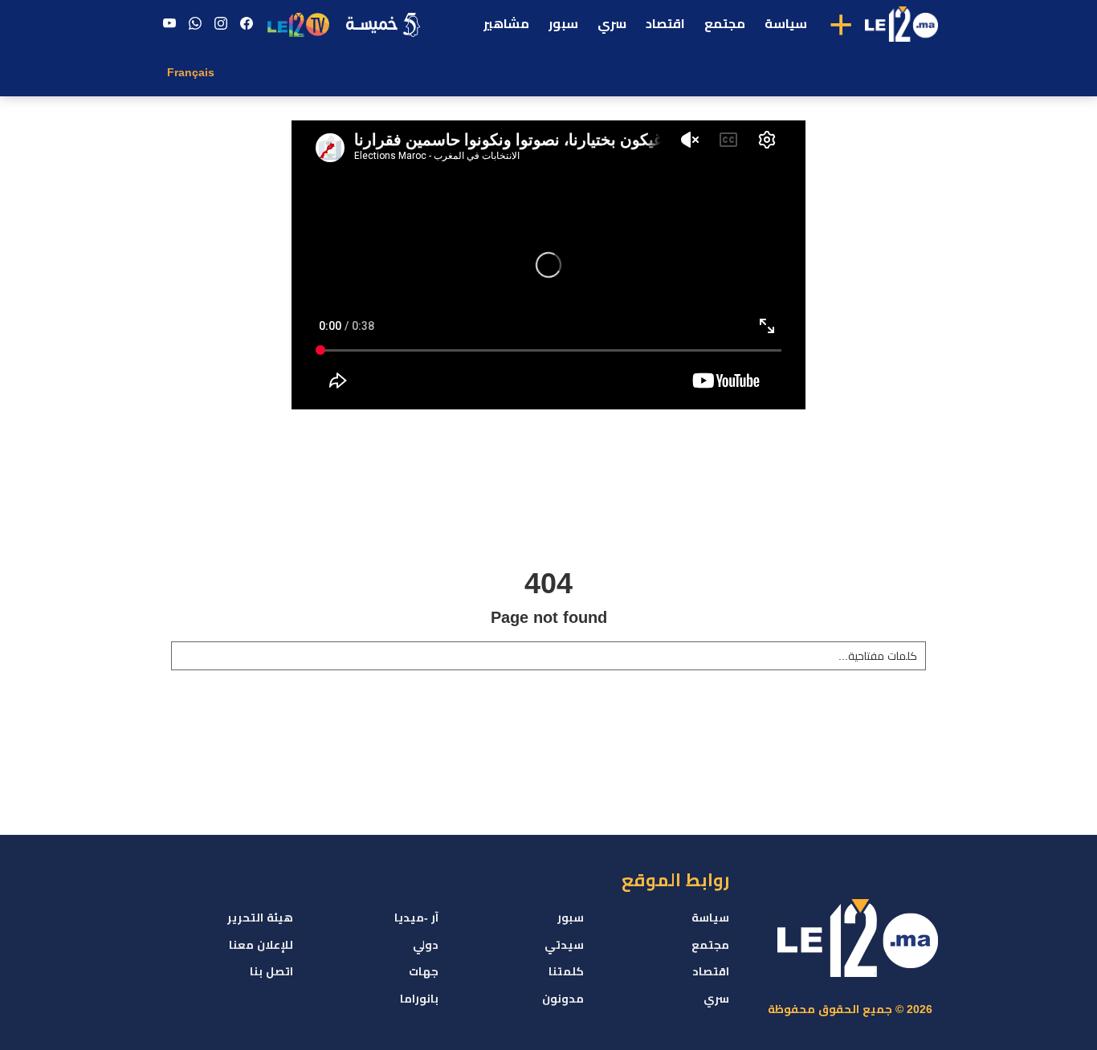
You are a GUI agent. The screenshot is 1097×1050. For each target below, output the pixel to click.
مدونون (563, 998)
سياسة (786, 24)
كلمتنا (566, 971)
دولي (425, 944)
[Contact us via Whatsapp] (195, 24)
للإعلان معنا (261, 944)
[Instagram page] (220, 24)
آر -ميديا (416, 917)
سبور (563, 24)
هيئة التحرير (260, 917)
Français (190, 72)
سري (611, 24)
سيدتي (564, 944)
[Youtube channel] (169, 24)
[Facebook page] (246, 24)
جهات (423, 971)
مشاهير (506, 24)
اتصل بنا (271, 971)
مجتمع (724, 24)
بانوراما (419, 998)
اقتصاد (665, 24)
